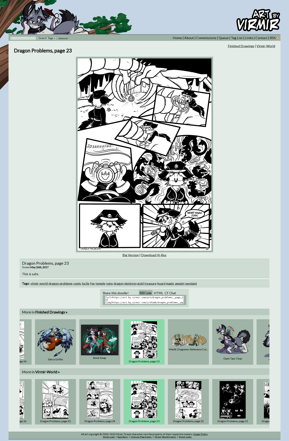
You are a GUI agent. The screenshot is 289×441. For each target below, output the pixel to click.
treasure (150, 283)
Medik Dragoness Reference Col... (188, 349)
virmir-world (39, 283)
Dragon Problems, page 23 (144, 361)
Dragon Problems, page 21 (232, 421)
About (189, 38)
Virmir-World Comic (165, 437)
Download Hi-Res (153, 255)
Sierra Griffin (55, 359)
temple (100, 283)
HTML (158, 293)
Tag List (237, 38)
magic (170, 283)
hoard (161, 283)
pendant (191, 283)
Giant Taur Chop (232, 358)
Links (249, 38)
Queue (224, 38)
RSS (273, 38)
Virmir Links (185, 437)
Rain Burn (123, 437)
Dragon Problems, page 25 (55, 421)
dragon (119, 283)
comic (77, 283)
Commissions (206, 38)
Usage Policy (200, 434)
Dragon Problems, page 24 (99, 421)
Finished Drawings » (51, 312)
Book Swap (99, 357)
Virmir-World (266, 46)
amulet (180, 283)
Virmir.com (109, 437)
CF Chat (170, 293)
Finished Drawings (241, 46)
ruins (109, 283)
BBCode (146, 293)
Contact (261, 38)
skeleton (130, 283)
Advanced (63, 38)
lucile (85, 283)
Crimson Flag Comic (141, 437)
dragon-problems (61, 283)
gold (140, 283)
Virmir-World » (47, 372)
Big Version (130, 255)
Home (177, 38)
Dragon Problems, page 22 (188, 421)
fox (92, 283)
